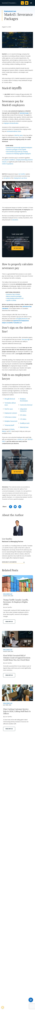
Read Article (9, 621)
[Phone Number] (22, 3)
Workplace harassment (11, 421)
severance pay (24, 113)
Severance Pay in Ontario (13, 294)
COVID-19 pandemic (7, 164)
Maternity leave (24, 427)
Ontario (12, 429)
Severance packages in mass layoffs (16, 149)
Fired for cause (9, 409)
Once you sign (25, 339)
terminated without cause (14, 131)
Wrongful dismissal (10, 399)
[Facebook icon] (10, 506)
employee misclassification (11, 123)
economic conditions (9, 160)
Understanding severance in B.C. (15, 298)
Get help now (17, 471)
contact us (20, 439)
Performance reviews (10, 417)
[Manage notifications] (2, 1007)
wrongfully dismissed (21, 318)
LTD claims (23, 419)
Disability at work (24, 423)
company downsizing (21, 160)
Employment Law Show (20, 178)
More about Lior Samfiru (9, 562)
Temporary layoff (9, 425)
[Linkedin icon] (19, 506)
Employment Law (10, 11)
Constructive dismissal (26, 405)
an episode (7, 178)
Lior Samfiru (21, 174)
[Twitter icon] (15, 506)
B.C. (10, 431)
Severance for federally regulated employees (18, 153)
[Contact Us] (26, 3)
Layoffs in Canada (11, 300)
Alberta (4, 431)
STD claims (23, 415)
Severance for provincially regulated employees (19, 147)
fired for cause (19, 135)
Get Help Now (17, 248)
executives (15, 220)
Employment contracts (11, 413)
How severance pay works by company (17, 151)
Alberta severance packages (14, 296)
